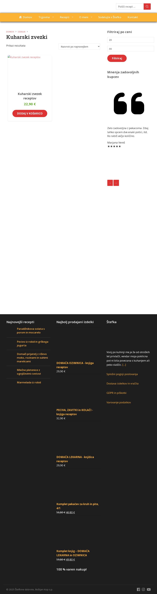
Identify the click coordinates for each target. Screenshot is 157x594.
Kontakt (133, 17)
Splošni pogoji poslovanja (122, 374)
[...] (124, 364)
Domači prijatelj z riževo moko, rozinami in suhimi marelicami (32, 357)
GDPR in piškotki (116, 393)
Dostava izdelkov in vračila (123, 383)
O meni (83, 17)
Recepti (64, 17)
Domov (10, 31)
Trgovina (44, 17)
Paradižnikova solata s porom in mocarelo (31, 330)
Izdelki (21, 31)
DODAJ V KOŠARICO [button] (30, 113)
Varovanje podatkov (119, 402)
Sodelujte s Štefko (109, 17)
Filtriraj (117, 58)
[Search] (147, 6)
